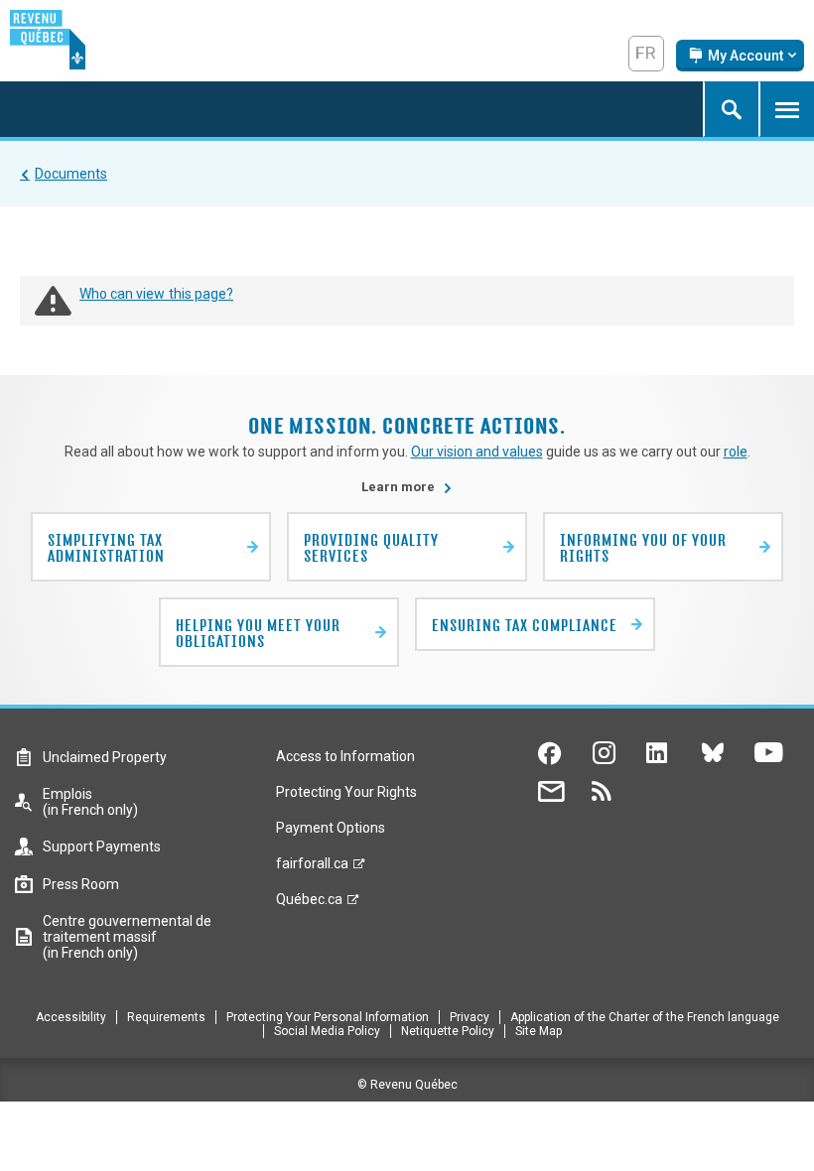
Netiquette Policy (447, 1031)
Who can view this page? (156, 294)
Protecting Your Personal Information (327, 1017)
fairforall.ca (312, 868)
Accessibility (71, 1017)
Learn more (407, 486)
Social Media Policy (327, 1031)
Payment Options (330, 828)
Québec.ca (309, 904)
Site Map (538, 1031)
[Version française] (646, 53)
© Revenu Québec (407, 1085)
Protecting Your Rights (346, 792)
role (735, 451)
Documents (71, 174)
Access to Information (345, 756)
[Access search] (730, 109)
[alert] (740, 55)
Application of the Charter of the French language (644, 1017)
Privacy (469, 1017)
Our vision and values (477, 451)
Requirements (166, 1017)
